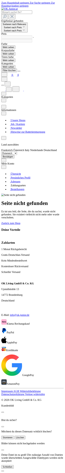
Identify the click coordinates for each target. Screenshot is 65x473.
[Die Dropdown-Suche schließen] (12, 16)
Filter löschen (9, 70)
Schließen (7, 467)
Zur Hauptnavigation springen (28, 4)
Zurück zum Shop (10, 223)
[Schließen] (2, 470)
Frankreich (7, 150)
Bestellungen (17, 189)
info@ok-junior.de (19, 315)
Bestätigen (8, 156)
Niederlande (37, 150)
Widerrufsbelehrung (30, 391)
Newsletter (16, 128)
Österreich (19, 150)
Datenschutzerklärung (13, 394)
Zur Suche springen (40, 2)
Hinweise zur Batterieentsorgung (27, 131)
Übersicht (15, 173)
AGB (16, 391)
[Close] (19, 71)
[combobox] (16, 12)
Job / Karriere (17, 124)
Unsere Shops (17, 120)
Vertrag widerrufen (35, 394)
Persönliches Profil (20, 177)
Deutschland (50, 150)
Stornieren (7, 437)
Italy (27, 150)
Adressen (15, 181)
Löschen (20, 437)
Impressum (7, 391)
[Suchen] (4, 16)
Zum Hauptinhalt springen (15, 2)
